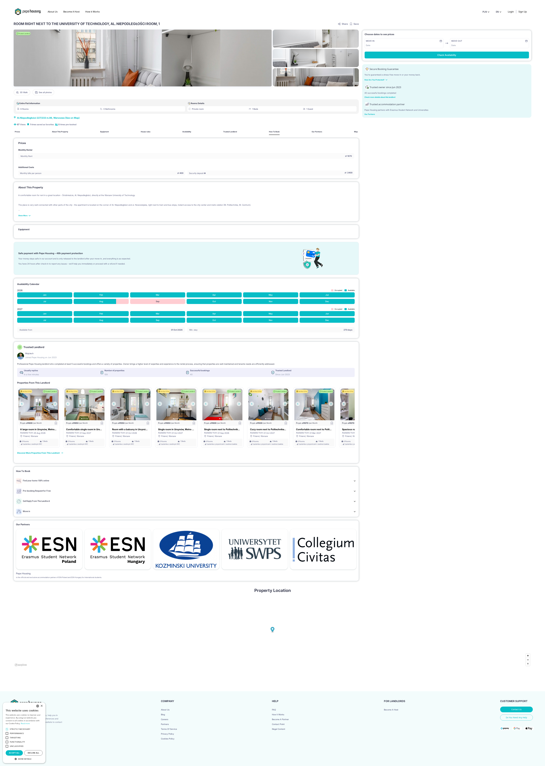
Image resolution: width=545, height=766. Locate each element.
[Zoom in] (528, 656)
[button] (24, 758)
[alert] (24, 732)
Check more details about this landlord (379, 97)
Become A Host (71, 11)
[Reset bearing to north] (528, 664)
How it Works (92, 11)
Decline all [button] (33, 753)
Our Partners (369, 114)
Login (511, 11)
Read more (25, 723)
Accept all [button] (14, 753)
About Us (53, 11)
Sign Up (522, 11)
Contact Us (516, 709)
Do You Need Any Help (516, 717)
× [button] (41, 706)
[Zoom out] (528, 660)
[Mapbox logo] (20, 665)
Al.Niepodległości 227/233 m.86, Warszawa (48, 117)
